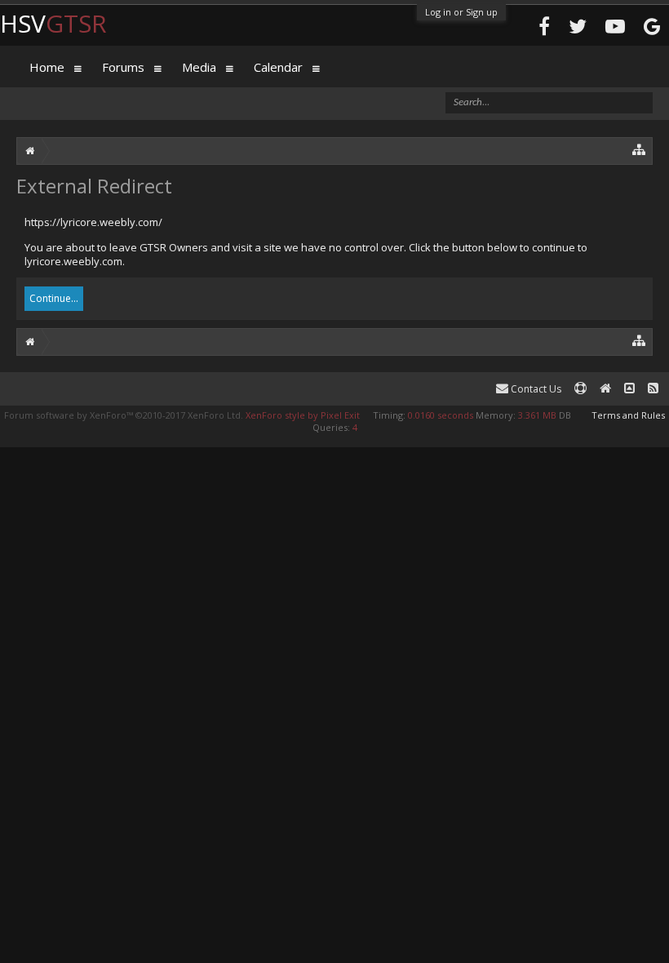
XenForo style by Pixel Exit (303, 415)
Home (46, 67)
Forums (123, 67)
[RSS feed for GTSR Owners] (653, 389)
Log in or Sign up (461, 12)
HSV (53, 23)
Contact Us (534, 389)
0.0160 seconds (440, 415)
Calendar (278, 67)
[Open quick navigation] (639, 149)
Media (199, 67)
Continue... (53, 298)
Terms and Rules (628, 415)
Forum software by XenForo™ (123, 415)
